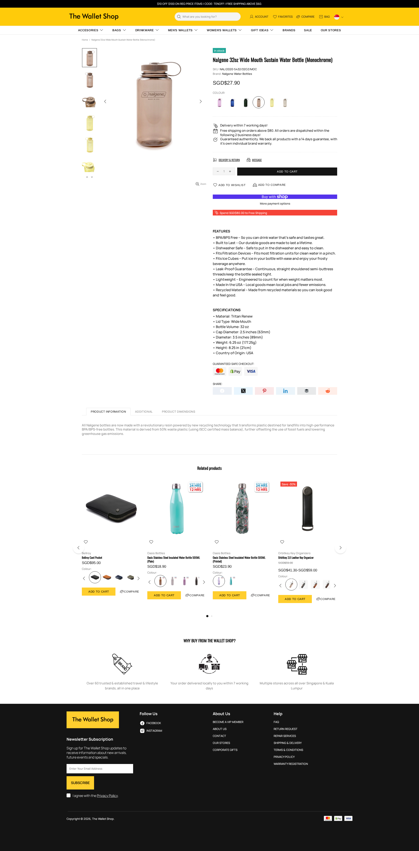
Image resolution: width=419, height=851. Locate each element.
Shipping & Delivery (288, 743)
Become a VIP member (228, 722)
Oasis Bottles (156, 553)
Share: (217, 384)
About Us (220, 729)
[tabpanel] (111, 541)
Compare (131, 591)
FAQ (276, 722)
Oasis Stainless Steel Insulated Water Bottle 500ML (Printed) (239, 559)
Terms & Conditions (288, 750)
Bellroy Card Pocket (92, 557)
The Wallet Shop (94, 17)
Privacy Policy (107, 796)
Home (85, 39)
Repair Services (285, 736)
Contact (219, 736)
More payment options (275, 203)
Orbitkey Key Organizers (294, 553)
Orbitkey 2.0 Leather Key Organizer (296, 557)
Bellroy (86, 553)
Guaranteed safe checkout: (233, 364)
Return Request (285, 729)
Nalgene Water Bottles (237, 74)
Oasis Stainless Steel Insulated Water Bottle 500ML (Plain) (173, 559)
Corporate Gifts (225, 750)
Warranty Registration (291, 764)
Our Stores (221, 743)
